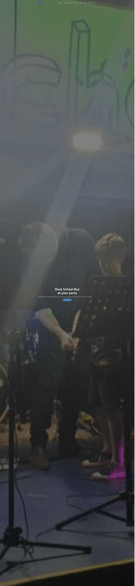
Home (56, 2)
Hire (65, 2)
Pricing (85, 2)
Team (80, 2)
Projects (70, 2)
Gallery (76, 2)
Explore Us (67, 301)
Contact (90, 2)
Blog (95, 2)
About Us (61, 2)
